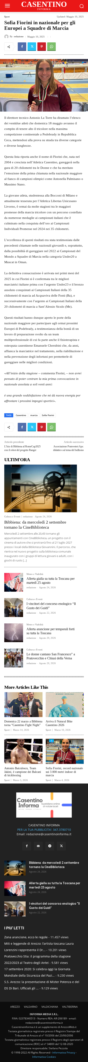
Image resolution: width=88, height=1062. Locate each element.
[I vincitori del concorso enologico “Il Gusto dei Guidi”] (13, 607)
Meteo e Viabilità (34, 574)
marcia (34, 415)
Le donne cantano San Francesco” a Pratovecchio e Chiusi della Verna (50, 656)
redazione (18, 36)
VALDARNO (30, 1007)
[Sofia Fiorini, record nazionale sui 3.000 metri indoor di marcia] (65, 751)
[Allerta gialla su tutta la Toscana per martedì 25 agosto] (13, 582)
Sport (7, 17)
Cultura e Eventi (12, 516)
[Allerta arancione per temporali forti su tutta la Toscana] (13, 632)
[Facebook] (22, 46)
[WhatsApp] (51, 46)
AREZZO (15, 1007)
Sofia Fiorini (48, 415)
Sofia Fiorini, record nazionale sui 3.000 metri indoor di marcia (64, 772)
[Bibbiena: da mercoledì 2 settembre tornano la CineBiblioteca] (40, 488)
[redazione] (7, 36)
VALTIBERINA (70, 1007)
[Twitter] (32, 46)
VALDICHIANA (49, 1007)
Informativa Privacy (63, 1052)
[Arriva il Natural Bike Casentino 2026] (65, 704)
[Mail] (38, 846)
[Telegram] (49, 846)
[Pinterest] (41, 46)
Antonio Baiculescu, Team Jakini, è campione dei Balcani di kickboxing (22, 772)
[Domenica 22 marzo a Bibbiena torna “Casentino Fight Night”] (23, 704)
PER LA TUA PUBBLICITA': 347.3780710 (44, 830)
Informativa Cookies (44, 1057)
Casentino (21, 415)
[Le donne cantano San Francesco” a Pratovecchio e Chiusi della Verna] (13, 658)
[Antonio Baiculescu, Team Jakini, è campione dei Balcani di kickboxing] (23, 751)
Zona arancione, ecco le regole (26, 937)
